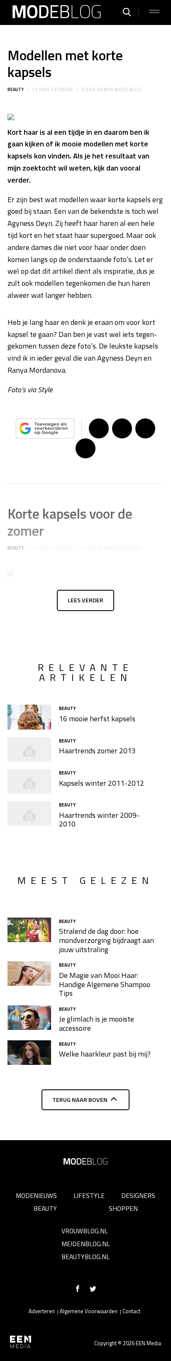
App (85, 448)
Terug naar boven (79, 1099)
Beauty (15, 89)
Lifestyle (89, 1195)
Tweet (122, 428)
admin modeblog (119, 89)
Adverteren (42, 1311)
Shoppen (123, 1208)
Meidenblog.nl (85, 1244)
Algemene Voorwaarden (88, 1311)
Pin (145, 428)
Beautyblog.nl (85, 1257)
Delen (99, 428)
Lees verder (85, 600)
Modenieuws (36, 1195)
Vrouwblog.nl (84, 1231)
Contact (131, 1311)
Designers (138, 1195)
